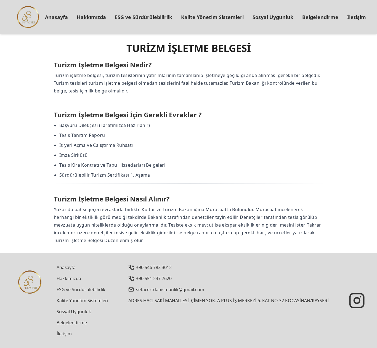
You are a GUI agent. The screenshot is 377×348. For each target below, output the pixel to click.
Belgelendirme (320, 17)
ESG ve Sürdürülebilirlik (143, 17)
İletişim (356, 17)
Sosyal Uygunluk (273, 17)
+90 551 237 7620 (154, 278)
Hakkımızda (91, 17)
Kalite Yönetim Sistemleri (212, 17)
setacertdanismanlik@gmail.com (170, 289)
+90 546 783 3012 (154, 267)
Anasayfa (56, 17)
